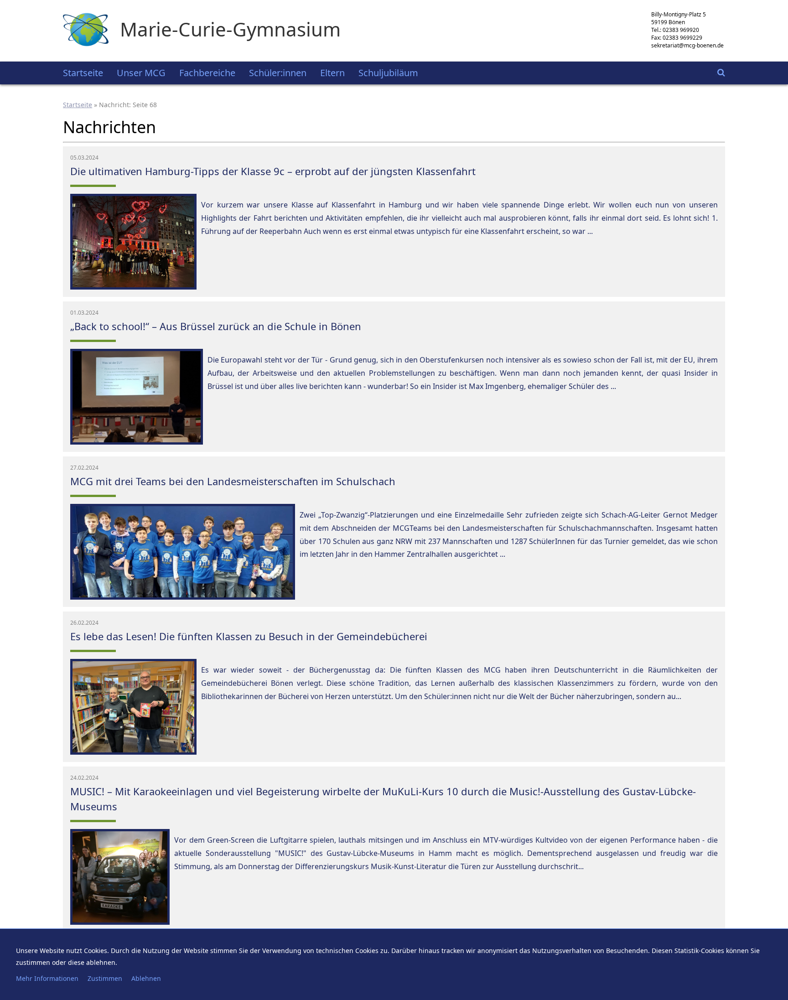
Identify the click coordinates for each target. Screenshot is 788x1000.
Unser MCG (141, 73)
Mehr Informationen (47, 978)
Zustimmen (105, 978)
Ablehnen (146, 978)
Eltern (332, 73)
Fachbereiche (207, 73)
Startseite (83, 73)
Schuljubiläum (388, 73)
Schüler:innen (277, 73)
